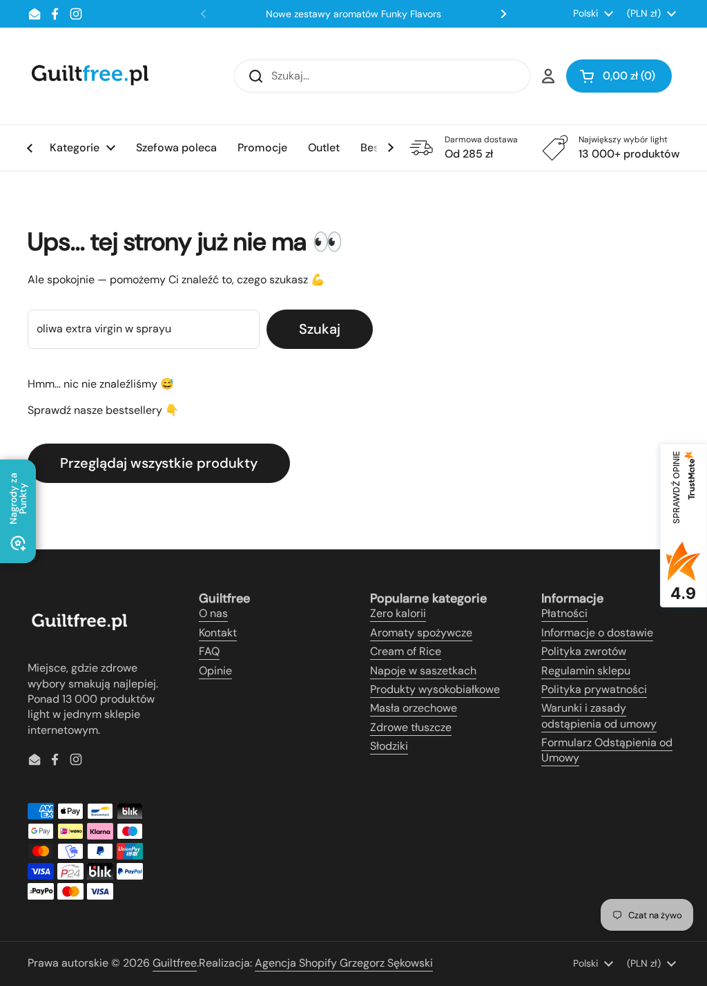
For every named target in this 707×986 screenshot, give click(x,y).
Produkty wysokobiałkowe (435, 689)
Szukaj (319, 329)
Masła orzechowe (413, 708)
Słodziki (389, 746)
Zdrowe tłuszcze (411, 727)
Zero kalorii (398, 613)
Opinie (215, 670)
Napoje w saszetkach (423, 670)
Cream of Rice (405, 651)
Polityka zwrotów (583, 651)
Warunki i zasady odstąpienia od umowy (599, 715)
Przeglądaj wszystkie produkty (159, 463)
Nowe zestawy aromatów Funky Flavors (353, 14)
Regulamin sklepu (585, 670)
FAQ (209, 651)
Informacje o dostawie (597, 632)
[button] (618, 76)
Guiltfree (175, 963)
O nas (213, 613)
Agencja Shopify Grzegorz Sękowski (344, 963)
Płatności (564, 613)
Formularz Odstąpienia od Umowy (606, 750)
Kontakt (218, 632)
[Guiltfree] (89, 76)
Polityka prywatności (594, 689)
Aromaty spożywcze (421, 632)
